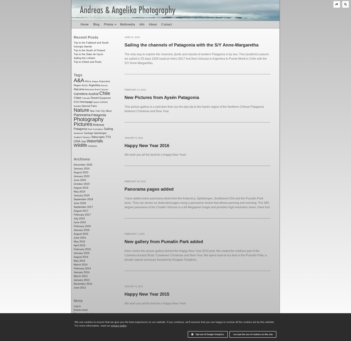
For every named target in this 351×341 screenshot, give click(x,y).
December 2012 (83, 283)
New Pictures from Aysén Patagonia (161, 97)
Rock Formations (95, 129)
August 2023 (81, 172)
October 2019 (82, 183)
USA (77, 141)
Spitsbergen (100, 133)
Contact (166, 24)
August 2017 (81, 210)
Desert (95, 97)
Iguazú (96, 102)
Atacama (79, 89)
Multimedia (127, 24)
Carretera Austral (86, 94)
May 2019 (79, 191)
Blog (96, 24)
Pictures (83, 124)
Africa (88, 81)
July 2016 (79, 218)
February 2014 (82, 268)
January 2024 (82, 168)
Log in (77, 306)
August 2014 (81, 256)
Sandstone (78, 133)
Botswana (89, 89)
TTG (108, 137)
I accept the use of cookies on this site (253, 334)
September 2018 (83, 199)
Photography (89, 119)
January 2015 (82, 253)
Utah (83, 141)
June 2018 (80, 203)
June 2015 (80, 237)
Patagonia (98, 115)
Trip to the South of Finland (89, 50)
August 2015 (81, 233)
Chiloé (77, 97)
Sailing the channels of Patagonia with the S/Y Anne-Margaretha (191, 44)
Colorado (86, 98)
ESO (76, 102)
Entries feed (81, 309)
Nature (81, 110)
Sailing (108, 128)
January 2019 (82, 195)
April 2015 (79, 245)
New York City (97, 111)
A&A (79, 80)
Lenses (104, 102)
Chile (104, 93)
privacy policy (119, 325)
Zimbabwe (92, 146)
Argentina (94, 85)
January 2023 (82, 176)
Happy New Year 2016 (146, 145)
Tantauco (86, 137)
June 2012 (80, 287)
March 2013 (81, 276)
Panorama (82, 115)
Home (85, 24)
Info (142, 24)
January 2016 (82, 229)
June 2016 (80, 222)
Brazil (97, 89)
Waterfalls (95, 141)
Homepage (86, 101)
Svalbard (78, 137)
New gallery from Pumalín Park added (163, 241)
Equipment (105, 98)
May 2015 (79, 241)
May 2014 (79, 260)
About (153, 24)
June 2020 (80, 180)
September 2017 (83, 206)
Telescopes (98, 137)
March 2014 (81, 264)
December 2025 (83, 164)
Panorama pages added (149, 189)
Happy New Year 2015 (146, 294)
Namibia (77, 106)
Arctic (85, 85)
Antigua (95, 81)
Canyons (104, 89)
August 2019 (81, 187)
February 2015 (82, 249)
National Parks (89, 106)
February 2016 (82, 226)
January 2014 (82, 272)
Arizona (104, 85)
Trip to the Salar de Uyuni (88, 54)
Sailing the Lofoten (84, 58)
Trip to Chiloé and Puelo (87, 61)
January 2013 (82, 279)
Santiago (88, 133)
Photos (108, 24)
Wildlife (80, 145)
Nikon (109, 111)
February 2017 (82, 214)
